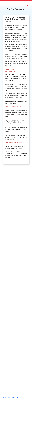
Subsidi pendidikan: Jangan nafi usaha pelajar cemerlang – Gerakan (15, 374)
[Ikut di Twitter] (14, 415)
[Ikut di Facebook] (11, 415)
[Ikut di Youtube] (21, 415)
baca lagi (7, 205)
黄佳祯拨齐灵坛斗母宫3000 (14, 313)
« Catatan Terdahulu (10, 397)
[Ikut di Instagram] (17, 415)
